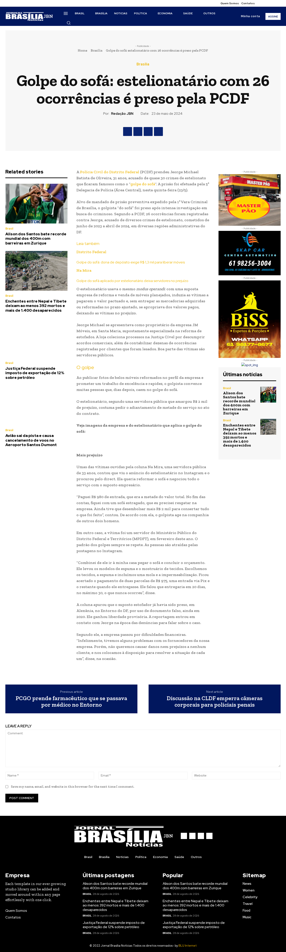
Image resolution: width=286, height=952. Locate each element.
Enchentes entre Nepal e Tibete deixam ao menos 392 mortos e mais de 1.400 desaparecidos (36, 306)
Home (82, 50)
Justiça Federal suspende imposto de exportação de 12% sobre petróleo (34, 373)
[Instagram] (267, 3)
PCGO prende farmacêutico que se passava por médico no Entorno (71, 701)
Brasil (9, 228)
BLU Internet (188, 946)
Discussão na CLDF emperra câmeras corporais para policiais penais (215, 701)
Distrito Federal (91, 251)
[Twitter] (272, 3)
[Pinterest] (148, 131)
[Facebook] (262, 3)
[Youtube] (278, 3)
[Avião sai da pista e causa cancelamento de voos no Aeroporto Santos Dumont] (36, 405)
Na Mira (83, 270)
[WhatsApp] (158, 131)
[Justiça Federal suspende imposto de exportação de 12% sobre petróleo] (36, 338)
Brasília (96, 50)
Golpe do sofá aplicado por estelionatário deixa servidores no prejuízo (132, 280)
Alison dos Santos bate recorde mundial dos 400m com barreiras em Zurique (35, 239)
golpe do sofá (142, 184)
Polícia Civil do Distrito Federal (109, 171)
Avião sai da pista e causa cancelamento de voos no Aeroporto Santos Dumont (31, 440)
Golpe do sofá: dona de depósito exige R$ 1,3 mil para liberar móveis (130, 262)
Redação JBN (122, 114)
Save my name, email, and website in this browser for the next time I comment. (72, 787)
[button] (69, 23)
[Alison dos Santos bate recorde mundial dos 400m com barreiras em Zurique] (36, 203)
